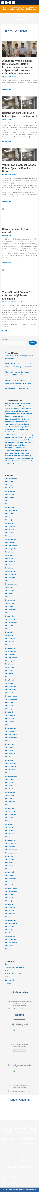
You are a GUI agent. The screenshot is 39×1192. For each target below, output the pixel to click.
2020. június (9, 706)
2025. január (9, 533)
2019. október (10, 731)
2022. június (9, 629)
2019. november (10, 728)
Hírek (9, 76)
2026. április (9, 488)
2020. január (9, 722)
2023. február (9, 603)
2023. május (9, 593)
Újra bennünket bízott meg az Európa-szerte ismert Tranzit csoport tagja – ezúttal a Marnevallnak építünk (18, 453)
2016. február (9, 872)
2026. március (10, 491)
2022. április (9, 635)
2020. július (9, 702)
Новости (8, 983)
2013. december (10, 920)
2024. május (9, 555)
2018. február (9, 795)
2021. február (9, 680)
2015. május (9, 901)
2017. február (9, 834)
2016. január (9, 875)
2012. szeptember (11, 923)
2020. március (10, 715)
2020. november (10, 689)
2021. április (9, 673)
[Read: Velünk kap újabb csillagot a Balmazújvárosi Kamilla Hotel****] (19, 154)
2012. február (9, 933)
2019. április (9, 750)
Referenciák (6, 1147)
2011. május (9, 949)
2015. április (9, 904)
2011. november (10, 939)
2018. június (9, 782)
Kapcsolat (6, 1154)
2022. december (10, 609)
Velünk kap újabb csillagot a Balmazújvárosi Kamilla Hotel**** (19, 168)
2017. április (9, 827)
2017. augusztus (11, 814)
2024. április (9, 558)
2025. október (10, 507)
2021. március (10, 677)
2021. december (10, 648)
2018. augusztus (11, 776)
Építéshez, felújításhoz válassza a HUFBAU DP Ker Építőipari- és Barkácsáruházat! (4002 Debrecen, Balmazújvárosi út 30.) (19, 9)
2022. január (9, 645)
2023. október (10, 577)
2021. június (9, 667)
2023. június (9, 590)
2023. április (9, 597)
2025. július (9, 513)
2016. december (10, 840)
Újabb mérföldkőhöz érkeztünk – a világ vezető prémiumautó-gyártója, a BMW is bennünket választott (19, 437)
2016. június (9, 859)
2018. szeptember (11, 773)
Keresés (5, 339)
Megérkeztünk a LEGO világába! (16, 388)
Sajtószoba (9, 977)
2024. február (9, 565)
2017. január (9, 837)
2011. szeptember (11, 942)
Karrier (5, 1152)
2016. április (9, 866)
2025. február (9, 529)
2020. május (9, 709)
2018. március (10, 792)
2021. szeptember (11, 657)
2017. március (10, 830)
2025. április (9, 523)
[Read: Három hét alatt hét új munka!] (19, 216)
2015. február (9, 910)
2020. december (10, 686)
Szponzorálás (10, 980)
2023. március (10, 600)
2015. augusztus (11, 891)
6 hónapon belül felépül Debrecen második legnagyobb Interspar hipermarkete (17, 421)
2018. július (9, 779)
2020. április (9, 712)
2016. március (10, 869)
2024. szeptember (11, 545)
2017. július (9, 818)
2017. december (10, 802)
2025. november (10, 504)
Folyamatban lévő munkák (14, 967)
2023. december (10, 571)
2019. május (9, 747)
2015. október (10, 885)
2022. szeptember (11, 619)
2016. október (10, 846)
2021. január (9, 683)
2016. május (9, 862)
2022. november (10, 613)
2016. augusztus (11, 853)
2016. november (10, 843)
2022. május (9, 632)
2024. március (10, 561)
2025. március (10, 526)
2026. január (9, 497)
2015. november (10, 882)
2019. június (9, 744)
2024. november (10, 539)
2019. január (9, 760)
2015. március (10, 907)
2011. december (10, 936)
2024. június (9, 552)
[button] (7, 18)
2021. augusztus (11, 661)
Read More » (6, 89)
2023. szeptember (11, 581)
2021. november (10, 651)
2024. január (9, 568)
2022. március (10, 638)
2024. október (10, 542)
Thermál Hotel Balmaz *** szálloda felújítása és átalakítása (17, 295)
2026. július (9, 481)
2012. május (9, 930)
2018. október (10, 769)
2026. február (9, 494)
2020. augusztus (11, 699)
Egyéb (4, 76)
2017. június (9, 821)
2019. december (10, 725)
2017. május (9, 824)
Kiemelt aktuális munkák (11, 302)
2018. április (9, 789)
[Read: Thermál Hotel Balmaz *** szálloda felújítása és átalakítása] (19, 279)
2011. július (9, 946)
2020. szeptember (11, 696)
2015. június (9, 897)
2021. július (9, 664)
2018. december (10, 763)
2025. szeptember (11, 510)
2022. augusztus (11, 622)
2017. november (10, 805)
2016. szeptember (11, 850)
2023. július (9, 587)
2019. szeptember (11, 734)
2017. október (10, 808)
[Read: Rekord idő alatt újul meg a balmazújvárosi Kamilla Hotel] (19, 102)
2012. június (9, 926)
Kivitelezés (6, 1145)
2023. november (10, 574)
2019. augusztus (11, 737)
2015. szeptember (11, 888)
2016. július (9, 856)
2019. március (10, 753)
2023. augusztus (11, 584)
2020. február (9, 718)
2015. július (9, 894)
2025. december (10, 501)
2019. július (9, 741)
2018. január (9, 798)
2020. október (10, 693)
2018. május (9, 785)
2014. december (10, 914)
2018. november (10, 766)
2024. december (10, 536)
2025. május (9, 520)
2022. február (9, 641)
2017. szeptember (11, 811)
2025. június (9, 517)
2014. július (9, 917)
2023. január (9, 606)
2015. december (10, 878)
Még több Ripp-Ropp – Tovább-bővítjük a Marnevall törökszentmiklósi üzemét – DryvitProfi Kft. (19, 460)
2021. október (10, 654)
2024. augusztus (11, 549)
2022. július (9, 625)
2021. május (9, 670)
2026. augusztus (11, 478)
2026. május (9, 485)
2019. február (9, 757)
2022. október (10, 616)
